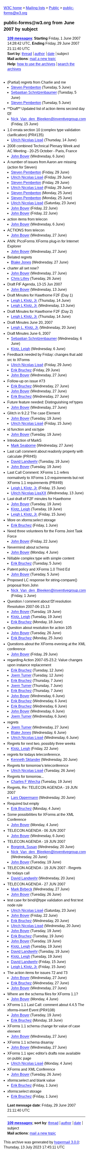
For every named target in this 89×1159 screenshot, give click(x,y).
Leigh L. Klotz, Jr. (25, 327)
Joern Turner (21, 675)
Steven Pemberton (26, 87)
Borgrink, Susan (24, 847)
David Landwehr (24, 461)
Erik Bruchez (21, 370)
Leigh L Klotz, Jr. (24, 300)
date (51, 54)
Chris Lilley (20, 278)
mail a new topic (43, 59)
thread (27, 54)
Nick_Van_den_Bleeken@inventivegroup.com (48, 119)
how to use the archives (36, 64)
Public (54, 8)
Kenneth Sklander (25, 760)
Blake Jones (21, 262)
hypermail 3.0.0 (66, 1142)
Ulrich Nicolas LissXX (28, 493)
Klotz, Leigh (20, 349)
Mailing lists (35, 8)
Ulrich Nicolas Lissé (27, 140)
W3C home (13, 8)
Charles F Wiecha (25, 782)
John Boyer (20, 156)
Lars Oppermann (24, 798)
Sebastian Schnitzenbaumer (34, 92)
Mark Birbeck (21, 889)
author (39, 54)
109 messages (19, 38)
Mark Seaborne (23, 445)
